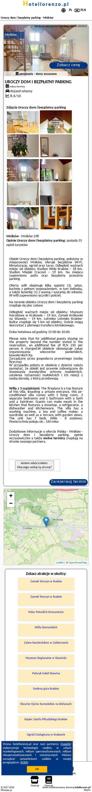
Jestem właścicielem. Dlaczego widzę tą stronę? (34, 465)
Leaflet (60, 562)
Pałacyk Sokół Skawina (46, 673)
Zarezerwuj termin (68, 482)
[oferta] (17, 74)
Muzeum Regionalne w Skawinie (46, 658)
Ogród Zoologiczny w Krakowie (46, 734)
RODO (24, 762)
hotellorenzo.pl (46, 4)
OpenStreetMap (78, 562)
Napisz (87, 790)
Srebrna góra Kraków (46, 688)
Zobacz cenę (68, 65)
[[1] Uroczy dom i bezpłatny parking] (46, 50)
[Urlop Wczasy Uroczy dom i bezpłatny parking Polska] (30, 128)
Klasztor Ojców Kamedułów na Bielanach (46, 704)
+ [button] (11, 495)
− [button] (11, 503)
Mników (11, 35)
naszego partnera (32, 442)
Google (65, 744)
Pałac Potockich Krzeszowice (46, 612)
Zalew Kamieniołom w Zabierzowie (46, 642)
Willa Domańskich (46, 627)
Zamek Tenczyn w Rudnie (46, 581)
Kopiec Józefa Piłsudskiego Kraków (46, 719)
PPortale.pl (6, 790)
